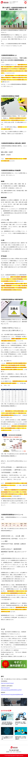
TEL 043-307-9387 (14, 750)
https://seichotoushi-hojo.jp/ (7, 683)
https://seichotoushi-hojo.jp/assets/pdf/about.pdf (12, 694)
